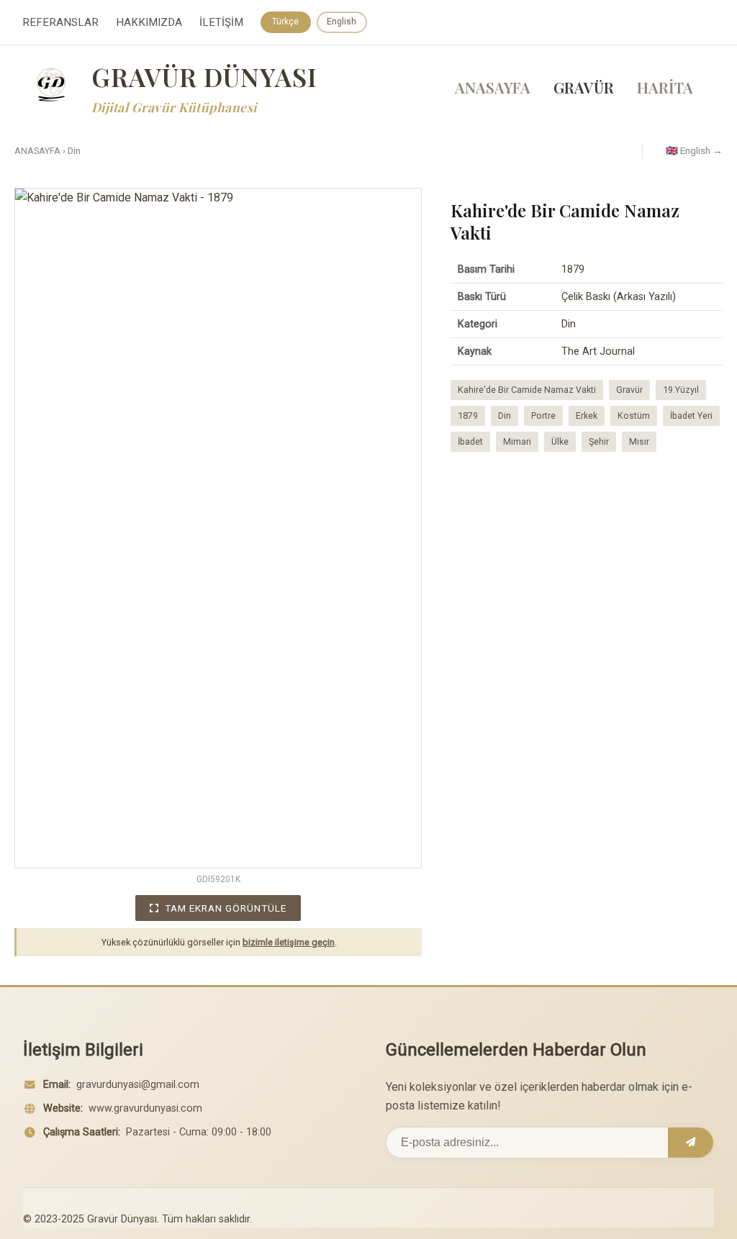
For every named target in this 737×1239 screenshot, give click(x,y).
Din (74, 150)
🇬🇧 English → (694, 150)
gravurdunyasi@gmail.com (137, 1085)
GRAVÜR (583, 87)
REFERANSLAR (60, 22)
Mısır (639, 441)
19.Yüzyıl (681, 389)
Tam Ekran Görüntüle (225, 908)
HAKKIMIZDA (149, 22)
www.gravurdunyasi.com (145, 1108)
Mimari (517, 441)
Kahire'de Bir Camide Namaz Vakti (527, 389)
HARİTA (665, 87)
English (341, 22)
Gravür (629, 389)
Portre (543, 415)
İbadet (470, 441)
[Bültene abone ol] (690, 1142)
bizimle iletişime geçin (289, 942)
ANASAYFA (492, 87)
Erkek (586, 415)
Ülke (560, 441)
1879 (468, 415)
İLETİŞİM (221, 22)
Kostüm (634, 415)
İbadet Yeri (691, 415)
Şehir (599, 441)
